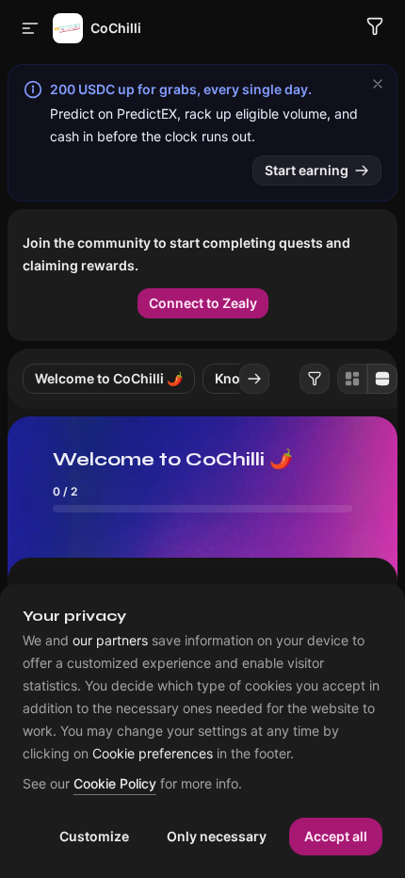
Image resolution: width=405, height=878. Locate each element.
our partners (110, 640)
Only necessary (217, 836)
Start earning (306, 170)
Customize (94, 836)
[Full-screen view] (382, 379)
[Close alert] (378, 84)
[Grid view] (352, 379)
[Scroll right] (254, 379)
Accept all (335, 836)
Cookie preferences (152, 753)
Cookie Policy (114, 784)
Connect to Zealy (203, 303)
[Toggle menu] (30, 28)
